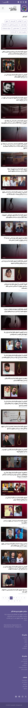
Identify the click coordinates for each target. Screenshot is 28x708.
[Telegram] (16, 697)
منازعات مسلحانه (23, 667)
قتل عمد (13, 21)
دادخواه (25, 688)
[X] (25, 697)
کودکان (19, 21)
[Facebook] (19, 697)
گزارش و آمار (24, 669)
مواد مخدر (23, 25)
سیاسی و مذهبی (13, 25)
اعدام (25, 17)
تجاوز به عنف (22, 32)
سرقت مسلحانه (6, 28)
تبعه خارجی (16, 28)
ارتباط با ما (24, 682)
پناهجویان (24, 648)
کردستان (24, 28)
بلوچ (7, 21)
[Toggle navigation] (3, 8)
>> (8, 601)
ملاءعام (5, 25)
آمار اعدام (13, 32)
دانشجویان (24, 665)
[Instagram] (22, 697)
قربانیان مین (24, 661)
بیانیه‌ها (25, 684)
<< (24, 598)
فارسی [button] (5, 2)
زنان (25, 21)
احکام (25, 642)
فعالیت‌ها (25, 686)
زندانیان (25, 638)
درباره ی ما (24, 680)
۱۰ (14, 601)
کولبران (25, 646)
